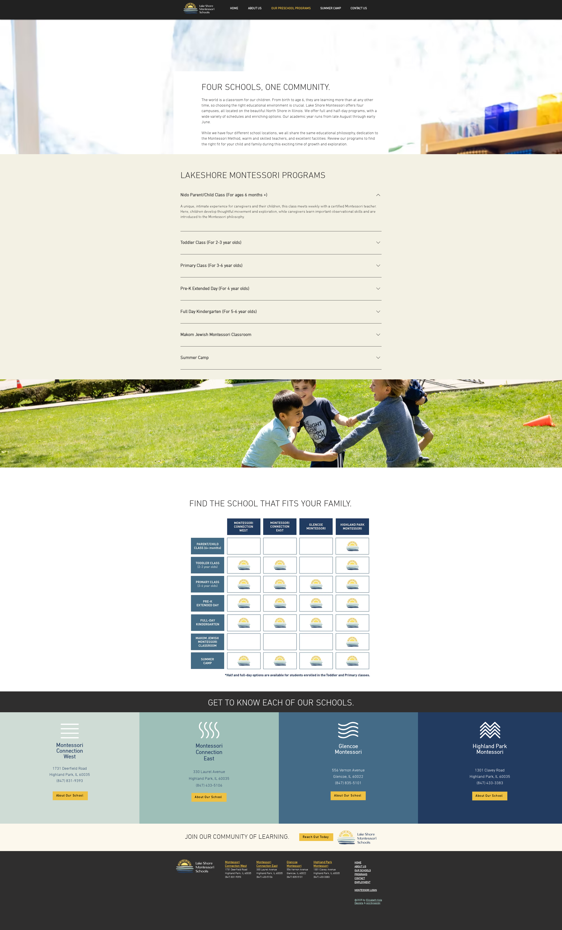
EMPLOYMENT (362, 882)
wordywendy (373, 903)
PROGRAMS (361, 874)
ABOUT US (360, 866)
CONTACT (360, 878)
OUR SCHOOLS (363, 870)
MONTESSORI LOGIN (366, 890)
